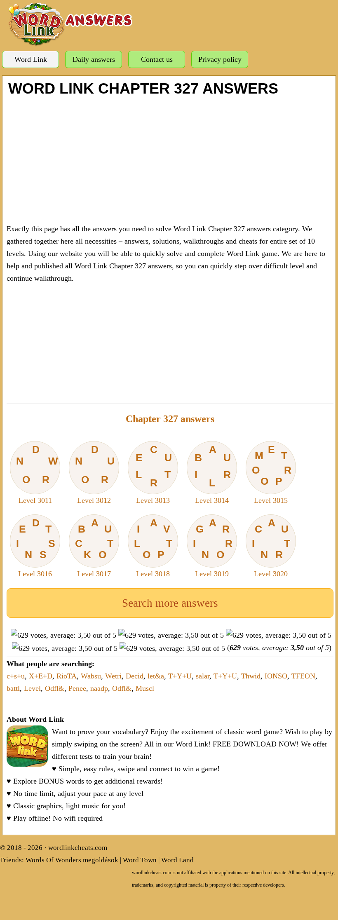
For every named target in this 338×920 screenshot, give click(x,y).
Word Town (140, 860)
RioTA (66, 676)
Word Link (30, 59)
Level (32, 688)
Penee (77, 688)
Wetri (113, 676)
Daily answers (94, 59)
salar (202, 676)
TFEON (303, 676)
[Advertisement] (170, 158)
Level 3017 (94, 547)
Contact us (157, 59)
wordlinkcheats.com (77, 848)
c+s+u (16, 676)
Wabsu (91, 676)
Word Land (177, 860)
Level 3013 (154, 474)
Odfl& (54, 688)
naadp (99, 688)
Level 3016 (36, 547)
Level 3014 (213, 474)
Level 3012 (94, 474)
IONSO (276, 676)
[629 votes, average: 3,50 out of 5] (63, 635)
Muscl (145, 688)
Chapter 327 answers (170, 418)
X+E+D (40, 676)
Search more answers (170, 603)
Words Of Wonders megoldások (72, 860)
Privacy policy (220, 59)
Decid (134, 676)
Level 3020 (271, 547)
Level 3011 (37, 474)
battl (13, 688)
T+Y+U (180, 676)
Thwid (251, 676)
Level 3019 (213, 547)
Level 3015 (272, 474)
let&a (156, 676)
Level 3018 (153, 547)
